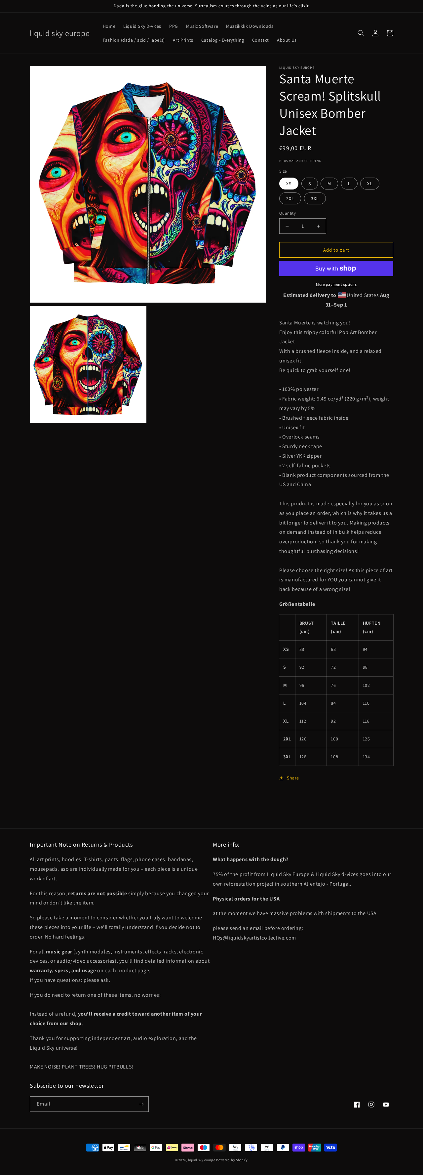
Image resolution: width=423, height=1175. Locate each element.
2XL (290, 198)
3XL (315, 198)
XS (288, 184)
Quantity (287, 213)
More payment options (336, 284)
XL (369, 184)
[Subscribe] (141, 1104)
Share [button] (293, 778)
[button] (361, 33)
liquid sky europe (201, 1160)
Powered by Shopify (232, 1160)
